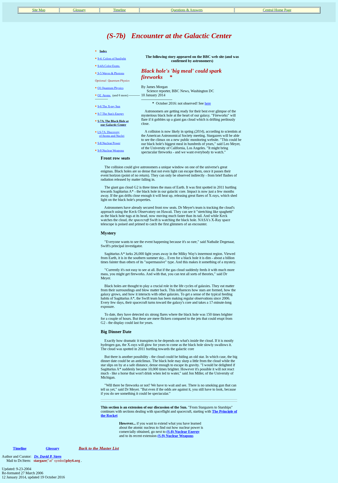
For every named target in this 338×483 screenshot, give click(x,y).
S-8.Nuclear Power (108, 143)
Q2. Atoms (104, 95)
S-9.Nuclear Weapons (110, 150)
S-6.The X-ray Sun (108, 106)
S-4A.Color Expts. (108, 66)
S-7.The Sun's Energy (110, 113)
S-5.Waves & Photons (110, 73)
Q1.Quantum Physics (110, 88)
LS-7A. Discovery (108, 132)
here (208, 103)
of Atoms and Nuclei (111, 135)
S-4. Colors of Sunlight (111, 58)
